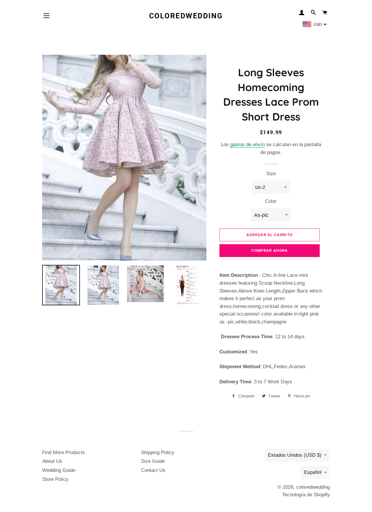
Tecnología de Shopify (306, 494)
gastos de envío (247, 144)
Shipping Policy (157, 452)
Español (312, 472)
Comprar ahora (269, 250)
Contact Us (153, 470)
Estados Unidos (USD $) (294, 455)
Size (271, 173)
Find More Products (63, 452)
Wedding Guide (58, 470)
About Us (52, 461)
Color (271, 201)
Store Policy (55, 479)
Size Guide (153, 461)
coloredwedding (186, 16)
